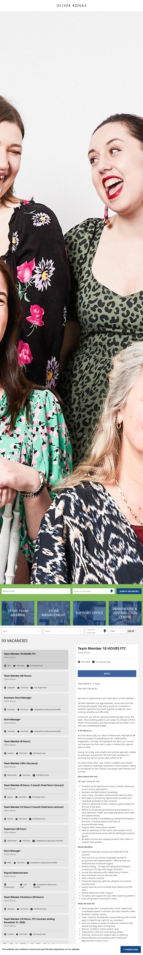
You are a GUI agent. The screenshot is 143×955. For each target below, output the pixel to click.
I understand (130, 949)
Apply (107, 673)
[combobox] (3, 591)
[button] (18, 613)
